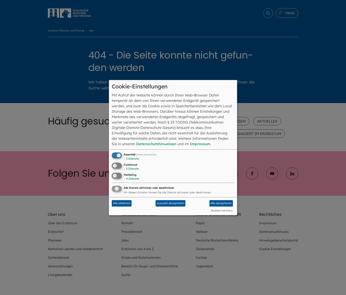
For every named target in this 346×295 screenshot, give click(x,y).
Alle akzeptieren (221, 203)
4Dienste (131, 178)
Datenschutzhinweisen (156, 144)
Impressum (200, 144)
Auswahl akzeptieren (170, 203)
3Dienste (131, 158)
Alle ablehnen (122, 203)
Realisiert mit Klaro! (222, 210)
